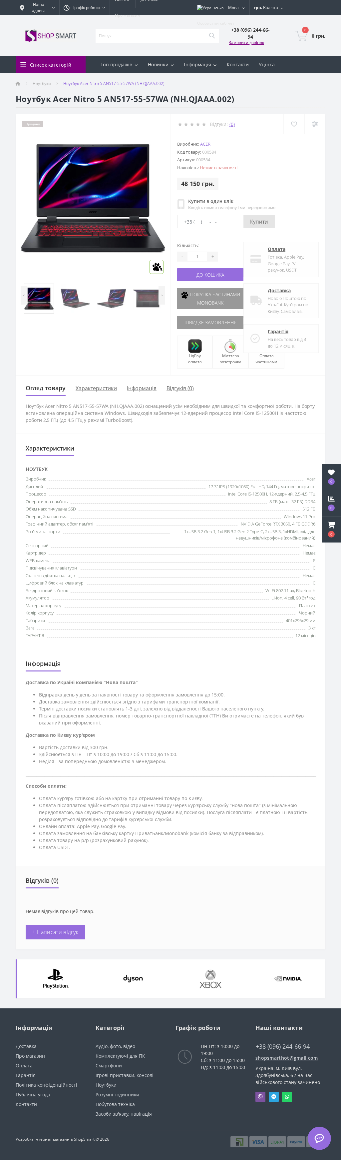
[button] (331, 530)
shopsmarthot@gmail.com (286, 1058)
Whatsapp (287, 1097)
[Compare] (314, 124)
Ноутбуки (42, 83)
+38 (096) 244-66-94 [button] (283, 1046)
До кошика (210, 275)
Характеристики (96, 388)
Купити (259, 221)
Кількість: (188, 245)
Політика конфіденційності (46, 1085)
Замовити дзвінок (246, 42)
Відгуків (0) (180, 388)
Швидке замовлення (210, 322)
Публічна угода (33, 1094)
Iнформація (142, 388)
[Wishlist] (293, 124)
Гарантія (278, 331)
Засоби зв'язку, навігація (124, 1114)
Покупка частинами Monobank (214, 298)
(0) (232, 124)
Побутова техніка (115, 1104)
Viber (260, 1097)
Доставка (279, 290)
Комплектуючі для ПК (120, 1056)
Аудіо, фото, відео (115, 1046)
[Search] (212, 36)
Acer (205, 144)
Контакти (238, 64)
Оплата (276, 249)
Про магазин (127, 15)
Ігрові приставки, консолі (125, 1075)
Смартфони (109, 1065)
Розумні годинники (117, 1094)
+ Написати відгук (55, 932)
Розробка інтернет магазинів (44, 1139)
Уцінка (267, 64)
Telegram (274, 1097)
